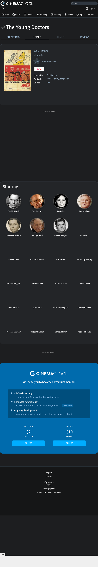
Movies (18, 14)
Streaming (43, 14)
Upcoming (57, 14)
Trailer (61, 37)
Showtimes (13, 37)
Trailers (70, 14)
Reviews (84, 37)
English (49, 473)
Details (37, 37)
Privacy (51, 482)
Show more (67, 405)
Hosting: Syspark (49, 489)
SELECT (28, 443)
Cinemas (30, 14)
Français (49, 477)
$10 (69, 435)
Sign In (92, 8)
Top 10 (81, 14)
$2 (28, 435)
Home (6, 14)
